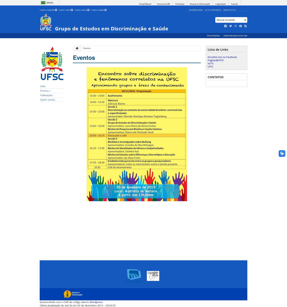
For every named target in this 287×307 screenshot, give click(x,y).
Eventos (87, 48)
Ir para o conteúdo (48, 10)
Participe (179, 3)
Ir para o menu (65, 10)
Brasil (50, 2)
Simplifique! (145, 3)
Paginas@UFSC (216, 60)
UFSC (210, 66)
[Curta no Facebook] (225, 26)
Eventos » (45, 90)
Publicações (46, 95)
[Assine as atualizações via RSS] (245, 26)
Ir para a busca (82, 10)
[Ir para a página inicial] (76, 48)
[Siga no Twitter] (230, 26)
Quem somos (47, 99)
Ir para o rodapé (98, 10)
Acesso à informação (200, 3)
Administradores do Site (235, 35)
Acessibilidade (196, 10)
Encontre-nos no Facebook (222, 57)
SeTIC (211, 63)
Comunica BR (163, 3)
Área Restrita (213, 35)
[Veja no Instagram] (240, 26)
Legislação (220, 3)
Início (43, 86)
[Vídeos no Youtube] (235, 26)
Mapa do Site (229, 10)
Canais (234, 3)
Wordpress (96, 302)
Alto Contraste (213, 10)
